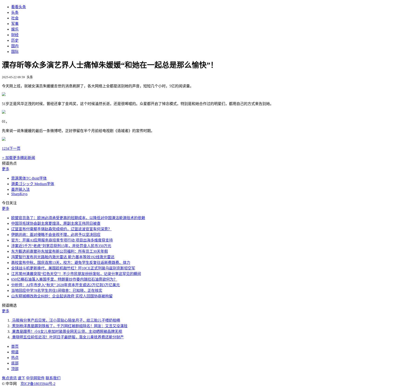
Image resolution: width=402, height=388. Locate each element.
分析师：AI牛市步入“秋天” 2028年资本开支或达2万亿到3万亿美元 (65, 285)
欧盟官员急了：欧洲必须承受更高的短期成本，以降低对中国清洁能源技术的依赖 (78, 218)
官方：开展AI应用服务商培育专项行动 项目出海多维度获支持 (62, 240)
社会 (15, 18)
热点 (15, 358)
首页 (15, 346)
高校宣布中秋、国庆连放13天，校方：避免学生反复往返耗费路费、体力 (70, 263)
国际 (15, 52)
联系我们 (53, 378)
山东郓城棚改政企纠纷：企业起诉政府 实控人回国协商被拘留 (62, 296)
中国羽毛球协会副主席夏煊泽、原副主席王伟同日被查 (55, 223)
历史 (15, 40)
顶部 (15, 369)
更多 (5, 169)
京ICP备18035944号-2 (37, 384)
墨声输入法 (20, 189)
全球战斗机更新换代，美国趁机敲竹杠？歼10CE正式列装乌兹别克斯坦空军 (73, 268)
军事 (15, 24)
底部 (15, 363)
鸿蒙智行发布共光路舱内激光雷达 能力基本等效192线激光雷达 (62, 257)
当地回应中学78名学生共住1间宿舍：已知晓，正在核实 (56, 291)
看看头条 (18, 7)
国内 (15, 46)
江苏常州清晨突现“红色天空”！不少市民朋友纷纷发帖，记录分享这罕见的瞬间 (76, 274)
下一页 (14, 148)
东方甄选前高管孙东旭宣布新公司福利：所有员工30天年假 (59, 251)
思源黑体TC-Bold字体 (29, 178)
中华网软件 (35, 378)
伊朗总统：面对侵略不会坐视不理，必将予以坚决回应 (55, 235)
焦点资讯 (9, 378)
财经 (15, 35)
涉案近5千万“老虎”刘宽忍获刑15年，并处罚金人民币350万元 (61, 246)
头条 (15, 12)
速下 (21, 378)
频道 (15, 352)
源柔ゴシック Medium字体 (32, 184)
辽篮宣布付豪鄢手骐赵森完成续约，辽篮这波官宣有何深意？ (61, 229)
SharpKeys (19, 194)
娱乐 (15, 29)
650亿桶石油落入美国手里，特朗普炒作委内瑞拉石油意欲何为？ (64, 279)
